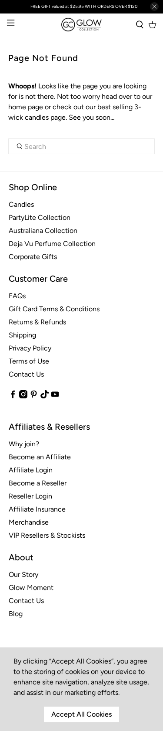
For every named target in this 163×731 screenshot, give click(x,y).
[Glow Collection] (82, 24)
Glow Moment (31, 587)
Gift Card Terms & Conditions (54, 309)
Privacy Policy (30, 348)
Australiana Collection (43, 230)
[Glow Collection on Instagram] (23, 396)
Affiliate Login (31, 470)
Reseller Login (30, 496)
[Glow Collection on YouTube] (55, 396)
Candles (21, 204)
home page (25, 107)
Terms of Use (29, 361)
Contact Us (26, 374)
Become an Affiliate (40, 457)
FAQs (17, 296)
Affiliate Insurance (37, 509)
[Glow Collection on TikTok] (44, 396)
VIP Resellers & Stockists (47, 535)
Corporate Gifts (33, 257)
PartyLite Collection (39, 217)
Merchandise (29, 522)
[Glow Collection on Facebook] (13, 396)
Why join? (24, 444)
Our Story (23, 574)
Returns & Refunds (37, 322)
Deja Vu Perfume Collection (52, 243)
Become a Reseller (38, 483)
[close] (154, 6)
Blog (16, 614)
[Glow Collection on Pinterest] (34, 396)
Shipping (22, 335)
